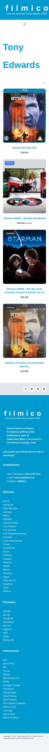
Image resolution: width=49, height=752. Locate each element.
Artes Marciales (10, 508)
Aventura (7, 512)
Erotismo (7, 555)
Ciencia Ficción (10, 523)
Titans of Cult (9, 707)
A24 (5, 660)
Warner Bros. (9, 714)
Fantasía (7, 559)
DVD (5, 633)
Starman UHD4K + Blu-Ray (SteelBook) (24, 218)
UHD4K (7, 611)
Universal (7, 710)
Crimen (6, 544)
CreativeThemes (37, 736)
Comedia (7, 537)
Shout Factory (9, 696)
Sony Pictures (9, 699)
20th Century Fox (11, 678)
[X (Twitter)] (32, 389)
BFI (4, 667)
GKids (6, 681)
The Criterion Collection (14, 703)
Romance (7, 573)
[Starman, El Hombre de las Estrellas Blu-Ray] (24, 331)
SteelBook (8, 618)
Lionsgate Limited (11, 685)
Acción (6, 501)
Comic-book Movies (12, 541)
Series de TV (9, 580)
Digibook (7, 629)
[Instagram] (38, 389)
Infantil (6, 566)
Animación (8, 505)
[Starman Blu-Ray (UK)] (24, 116)
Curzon (6, 671)
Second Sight (9, 692)
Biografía (7, 519)
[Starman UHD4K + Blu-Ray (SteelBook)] (24, 186)
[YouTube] (44, 389)
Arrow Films (9, 663)
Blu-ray (6, 615)
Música (6, 570)
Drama (6, 551)
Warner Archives (11, 718)
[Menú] (24, 24)
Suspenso (8, 584)
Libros (6, 636)
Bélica (6, 515)
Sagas (6, 577)
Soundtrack (8, 622)
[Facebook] (26, 389)
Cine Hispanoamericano (15, 533)
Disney (6, 674)
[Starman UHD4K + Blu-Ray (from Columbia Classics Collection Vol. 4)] (24, 257)
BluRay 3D (8, 640)
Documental (9, 548)
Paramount (8, 689)
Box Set (7, 625)
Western (7, 591)
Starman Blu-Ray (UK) (24, 147)
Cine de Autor (9, 530)
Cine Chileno (9, 526)
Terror (6, 588)
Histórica (7, 562)
